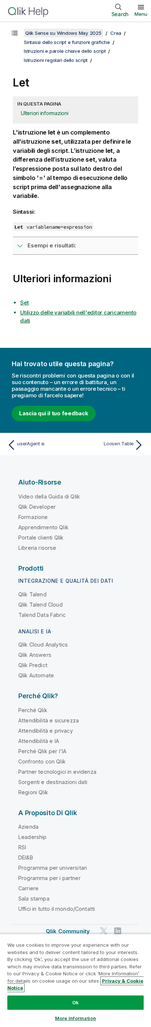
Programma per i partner (49, 878)
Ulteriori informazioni (45, 113)
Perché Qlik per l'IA (42, 751)
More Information (75, 1018)
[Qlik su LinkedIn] (117, 931)
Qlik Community (68, 931)
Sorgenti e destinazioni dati (52, 782)
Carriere (28, 888)
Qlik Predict (32, 665)
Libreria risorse (37, 548)
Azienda (28, 827)
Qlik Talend (32, 594)
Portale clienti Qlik (40, 537)
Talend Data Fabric (42, 615)
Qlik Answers (34, 655)
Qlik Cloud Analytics (43, 644)
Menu (141, 14)
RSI (22, 847)
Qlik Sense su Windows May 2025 (63, 33)
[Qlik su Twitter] (103, 931)
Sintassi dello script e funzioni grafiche (67, 42)
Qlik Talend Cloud (40, 604)
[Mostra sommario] (14, 33)
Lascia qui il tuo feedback (53, 413)
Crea (115, 33)
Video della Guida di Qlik (49, 496)
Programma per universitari (52, 868)
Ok (75, 1002)
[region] (75, 980)
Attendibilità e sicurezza (48, 720)
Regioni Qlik (33, 792)
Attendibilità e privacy (45, 731)
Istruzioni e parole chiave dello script (65, 51)
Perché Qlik (32, 710)
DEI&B (25, 857)
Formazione (33, 517)
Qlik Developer (37, 507)
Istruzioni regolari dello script (56, 60)
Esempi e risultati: (51, 245)
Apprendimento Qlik (43, 527)
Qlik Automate (36, 675)
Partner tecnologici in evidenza (57, 772)
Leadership (32, 837)
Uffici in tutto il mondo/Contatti (56, 909)
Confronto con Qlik (42, 761)
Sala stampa (33, 898)
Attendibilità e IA (38, 741)
